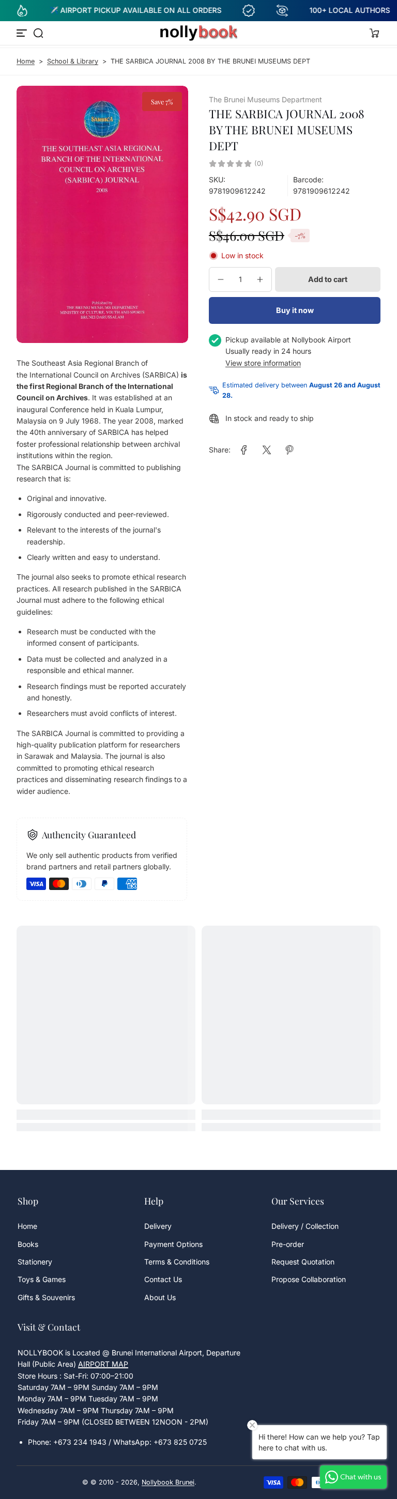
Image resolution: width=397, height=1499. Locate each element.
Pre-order (287, 1244)
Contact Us (163, 1279)
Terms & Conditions (176, 1261)
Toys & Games (42, 1279)
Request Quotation (302, 1261)
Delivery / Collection (305, 1226)
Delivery (158, 1226)
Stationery (35, 1261)
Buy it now (295, 310)
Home (26, 61)
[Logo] (198, 33)
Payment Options (173, 1244)
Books (28, 1244)
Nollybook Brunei (168, 1482)
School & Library (72, 61)
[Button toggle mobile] (23, 33)
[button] (38, 33)
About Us (160, 1297)
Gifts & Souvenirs (46, 1297)
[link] (244, 450)
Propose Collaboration (308, 1279)
